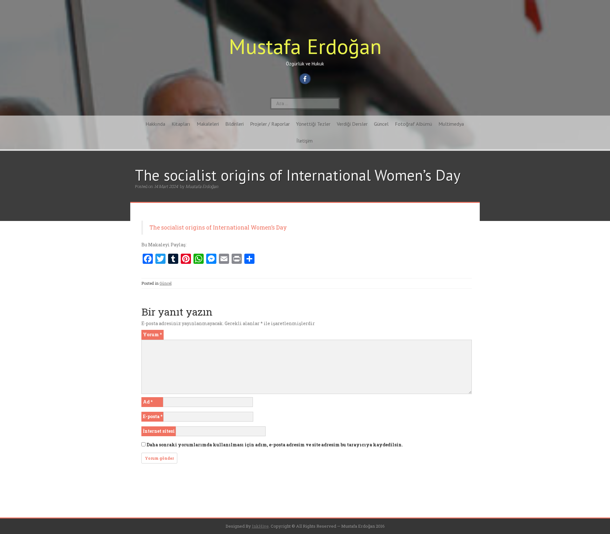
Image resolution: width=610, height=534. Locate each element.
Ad (147, 402)
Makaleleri (208, 124)
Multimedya (451, 124)
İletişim (304, 140)
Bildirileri (234, 124)
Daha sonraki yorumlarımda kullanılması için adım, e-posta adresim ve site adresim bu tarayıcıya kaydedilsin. (274, 445)
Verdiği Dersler (352, 124)
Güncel (381, 124)
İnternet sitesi (159, 431)
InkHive (260, 526)
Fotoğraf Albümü (413, 124)
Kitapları (181, 124)
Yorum (152, 334)
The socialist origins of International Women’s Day (218, 227)
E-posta (152, 416)
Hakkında (155, 124)
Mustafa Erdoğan (305, 46)
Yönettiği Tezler (313, 124)
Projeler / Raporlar (270, 124)
